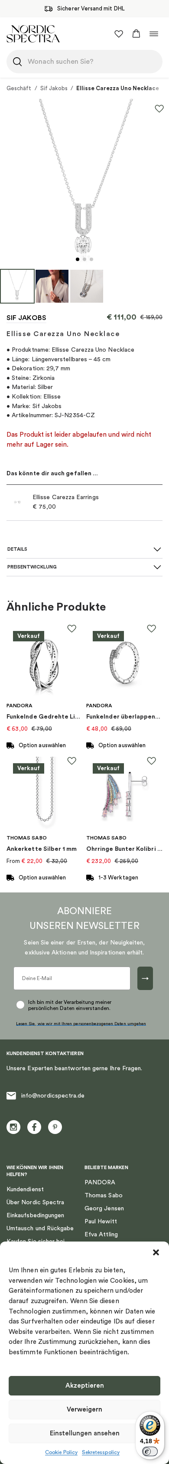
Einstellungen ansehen (85, 1433)
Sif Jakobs (54, 88)
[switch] (150, 1451)
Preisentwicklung (32, 567)
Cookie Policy (61, 1452)
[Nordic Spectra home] (33, 34)
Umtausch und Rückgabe (40, 1228)
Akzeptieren (84, 1385)
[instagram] (13, 1127)
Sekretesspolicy (101, 1452)
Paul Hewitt (100, 1222)
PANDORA (100, 1183)
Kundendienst (25, 1189)
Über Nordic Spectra (35, 1202)
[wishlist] (118, 34)
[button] (156, 1252)
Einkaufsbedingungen (35, 1215)
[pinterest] (55, 1127)
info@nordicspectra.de (52, 1096)
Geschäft (19, 88)
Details (17, 549)
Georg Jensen (104, 1209)
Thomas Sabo (103, 1196)
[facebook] (34, 1127)
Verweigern (84, 1409)
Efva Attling (101, 1235)
